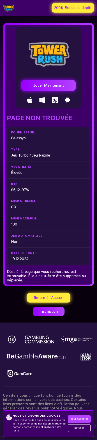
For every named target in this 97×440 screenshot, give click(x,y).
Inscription (48, 311)
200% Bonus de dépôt (73, 8)
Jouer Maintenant (48, 85)
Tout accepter (79, 419)
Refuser (79, 428)
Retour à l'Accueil (48, 298)
